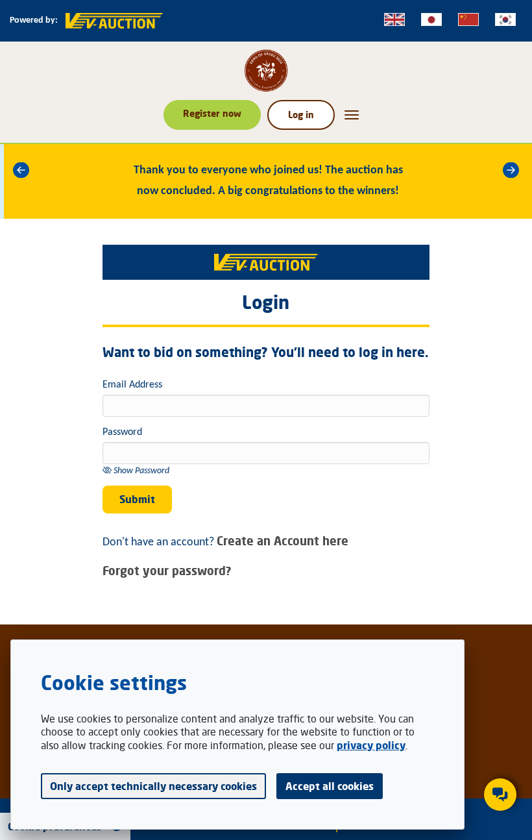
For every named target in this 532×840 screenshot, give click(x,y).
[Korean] (505, 19)
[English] (394, 19)
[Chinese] (468, 19)
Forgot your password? (167, 570)
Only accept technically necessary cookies (153, 786)
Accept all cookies (329, 786)
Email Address (132, 385)
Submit (137, 499)
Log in (301, 114)
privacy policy (371, 745)
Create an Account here (282, 541)
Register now (212, 113)
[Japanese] (431, 19)
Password (122, 432)
